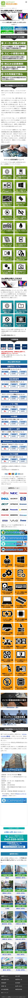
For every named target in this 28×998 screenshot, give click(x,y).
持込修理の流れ (5, 979)
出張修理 (18, 982)
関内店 (7, 877)
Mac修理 (18, 976)
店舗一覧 (4, 986)
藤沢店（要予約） (7, 970)
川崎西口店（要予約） (7, 939)
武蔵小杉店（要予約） (21, 939)
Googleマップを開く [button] (14, 828)
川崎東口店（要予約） (21, 923)
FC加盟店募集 (5, 989)
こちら (3, 778)
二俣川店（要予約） (21, 893)
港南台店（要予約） (21, 908)
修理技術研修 (19, 989)
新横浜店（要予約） (7, 893)
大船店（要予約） (21, 954)
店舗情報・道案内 (7, 875)
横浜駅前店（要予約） (21, 877)
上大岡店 (7, 908)
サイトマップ (5, 992)
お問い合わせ (19, 986)
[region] (14, 15)
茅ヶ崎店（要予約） (21, 970)
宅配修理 (4, 982)
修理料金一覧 (19, 979)
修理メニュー (5, 976)
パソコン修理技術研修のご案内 (9, 707)
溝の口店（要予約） (7, 954)
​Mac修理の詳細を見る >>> (8, 335)
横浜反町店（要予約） (7, 923)
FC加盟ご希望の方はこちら (9, 724)
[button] (2, 15)
